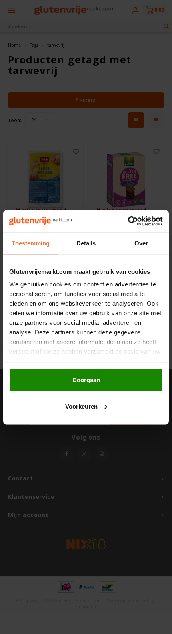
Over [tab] (141, 243)
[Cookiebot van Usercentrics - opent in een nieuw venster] (128, 221)
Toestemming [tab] (31, 243)
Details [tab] (86, 243)
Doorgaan (86, 380)
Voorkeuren (81, 406)
